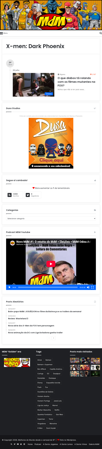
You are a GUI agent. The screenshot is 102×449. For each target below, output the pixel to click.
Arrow (39, 360)
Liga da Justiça (43, 405)
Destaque (52, 378)
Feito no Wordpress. (68, 440)
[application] (51, 264)
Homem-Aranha (43, 396)
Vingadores (41, 424)
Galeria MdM (94, 444)
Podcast (38, 444)
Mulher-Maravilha (44, 410)
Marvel (55, 405)
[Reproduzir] (9, 287)
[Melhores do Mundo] (51, 15)
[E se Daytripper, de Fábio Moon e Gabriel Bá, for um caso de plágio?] (95, 367)
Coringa (40, 374)
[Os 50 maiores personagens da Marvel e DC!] (74, 360)
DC (48, 374)
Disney (40, 383)
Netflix (57, 410)
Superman (41, 419)
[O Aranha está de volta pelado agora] (74, 373)
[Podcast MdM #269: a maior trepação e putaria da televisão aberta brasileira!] (95, 361)
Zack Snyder (51, 428)
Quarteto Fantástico (44, 414)
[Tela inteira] (92, 287)
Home (30, 444)
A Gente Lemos (66, 444)
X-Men (39, 428)
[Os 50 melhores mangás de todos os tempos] (85, 367)
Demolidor (41, 378)
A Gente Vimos (81, 444)
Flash (39, 387)
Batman (48, 360)
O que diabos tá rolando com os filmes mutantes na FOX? (76, 81)
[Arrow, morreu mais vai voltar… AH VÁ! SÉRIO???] (95, 373)
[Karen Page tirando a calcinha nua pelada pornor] (85, 373)
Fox (46, 387)
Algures (62, 74)
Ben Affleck (41, 369)
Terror (51, 419)
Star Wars (59, 414)
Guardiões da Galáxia (45, 392)
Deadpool (56, 374)
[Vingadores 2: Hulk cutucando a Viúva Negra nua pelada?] (74, 367)
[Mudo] (88, 287)
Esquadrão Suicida (53, 383)
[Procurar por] (100, 33)
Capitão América (56, 369)
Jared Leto (58, 401)
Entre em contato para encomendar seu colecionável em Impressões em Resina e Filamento (51, 116)
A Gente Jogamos (50, 444)
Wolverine (53, 424)
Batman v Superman (44, 364)
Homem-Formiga (43, 401)
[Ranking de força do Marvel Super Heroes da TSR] (85, 360)
